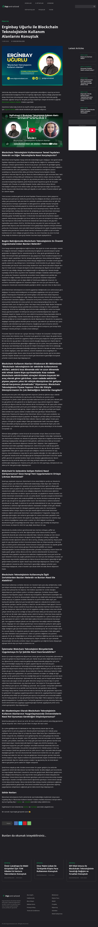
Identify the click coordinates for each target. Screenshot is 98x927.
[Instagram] (65, 6)
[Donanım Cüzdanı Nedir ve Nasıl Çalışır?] (74, 69)
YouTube (34, 807)
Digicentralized (10, 109)
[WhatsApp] (29, 823)
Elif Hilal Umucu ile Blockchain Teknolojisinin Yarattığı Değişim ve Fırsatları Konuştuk (81, 870)
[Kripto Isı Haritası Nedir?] (74, 57)
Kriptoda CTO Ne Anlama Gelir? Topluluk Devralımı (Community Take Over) (87, 97)
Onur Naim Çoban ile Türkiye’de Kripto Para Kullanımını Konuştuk (47, 869)
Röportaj (5, 21)
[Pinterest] (25, 823)
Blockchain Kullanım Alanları (11, 102)
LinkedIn (27, 802)
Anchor (26, 807)
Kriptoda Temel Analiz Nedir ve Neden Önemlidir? (88, 111)
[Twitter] (62, 6)
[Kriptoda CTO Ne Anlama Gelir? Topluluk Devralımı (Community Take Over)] (74, 94)
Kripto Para (84, 107)
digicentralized (19, 41)
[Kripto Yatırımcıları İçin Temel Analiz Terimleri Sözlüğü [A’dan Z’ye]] (74, 80)
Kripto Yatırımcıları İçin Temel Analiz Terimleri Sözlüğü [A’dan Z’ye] (87, 82)
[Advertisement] (82, 138)
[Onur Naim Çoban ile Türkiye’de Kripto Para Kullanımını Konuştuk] (49, 850)
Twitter (19, 802)
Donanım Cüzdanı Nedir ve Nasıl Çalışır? (87, 69)
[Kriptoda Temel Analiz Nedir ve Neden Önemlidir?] (74, 110)
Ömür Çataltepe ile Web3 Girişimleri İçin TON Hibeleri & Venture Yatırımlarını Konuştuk (16, 870)
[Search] (94, 6)
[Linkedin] (69, 6)
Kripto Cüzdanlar (86, 66)
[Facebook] (16, 823)
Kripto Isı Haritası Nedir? (86, 57)
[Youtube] (72, 6)
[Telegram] (9, 912)
